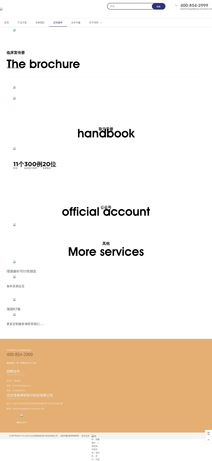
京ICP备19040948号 (69, 436)
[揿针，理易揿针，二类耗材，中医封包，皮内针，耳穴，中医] (96, 436)
